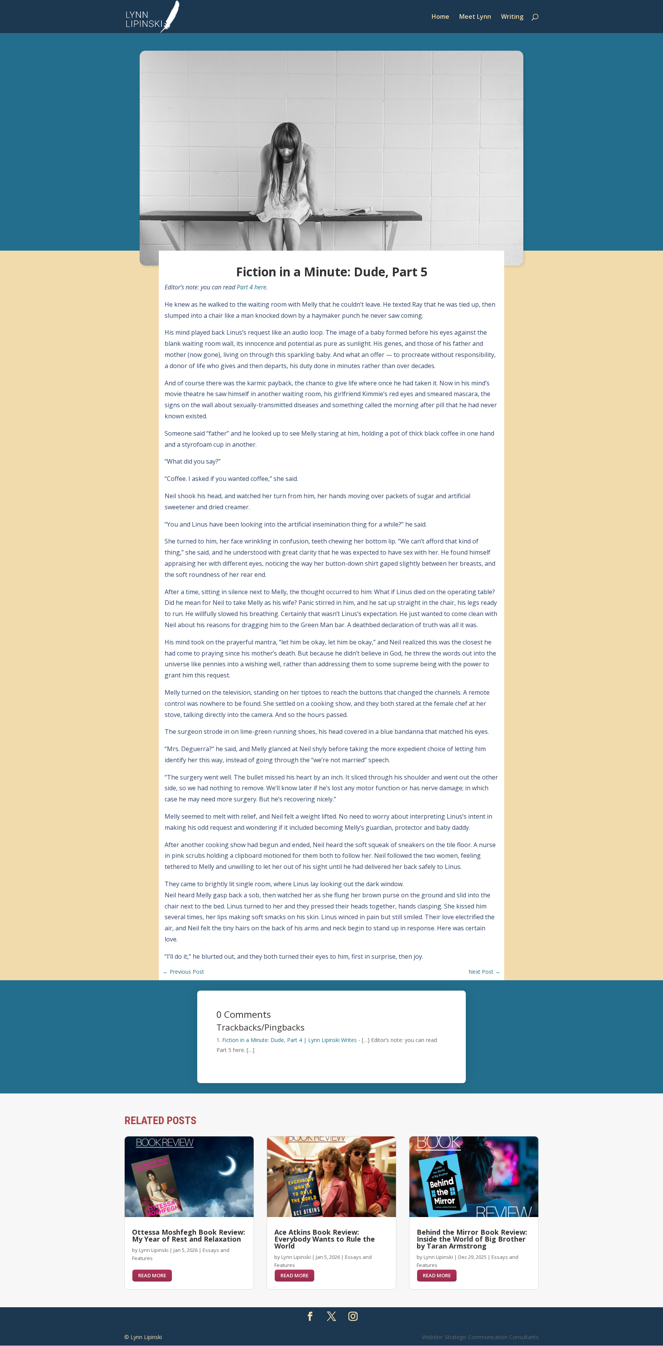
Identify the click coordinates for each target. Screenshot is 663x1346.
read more (152, 1275)
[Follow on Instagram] (353, 1316)
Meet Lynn (475, 17)
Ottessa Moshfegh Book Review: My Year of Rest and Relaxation (188, 1235)
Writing (512, 17)
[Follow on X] (331, 1316)
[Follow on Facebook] (310, 1316)
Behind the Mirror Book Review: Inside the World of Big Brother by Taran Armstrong (472, 1238)
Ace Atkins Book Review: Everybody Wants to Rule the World (324, 1238)
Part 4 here (251, 287)
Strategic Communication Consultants (492, 1337)
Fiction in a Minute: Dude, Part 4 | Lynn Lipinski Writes (289, 1040)
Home (440, 17)
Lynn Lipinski (153, 1250)
